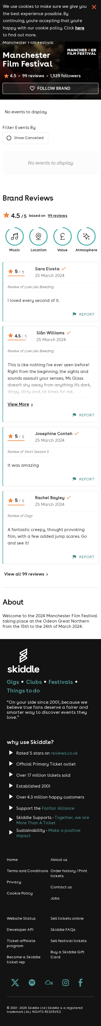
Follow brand (53, 88)
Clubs (34, 681)
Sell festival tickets (68, 940)
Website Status (21, 918)
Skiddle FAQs (62, 929)
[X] (15, 983)
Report (87, 314)
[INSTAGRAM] (65, 983)
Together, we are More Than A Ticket (52, 820)
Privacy (14, 881)
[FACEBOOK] (80, 983)
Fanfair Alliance (58, 808)
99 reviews (57, 215)
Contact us (61, 886)
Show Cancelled (28, 137)
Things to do (23, 690)
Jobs (54, 898)
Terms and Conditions (27, 870)
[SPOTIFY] (32, 983)
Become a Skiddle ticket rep (23, 959)
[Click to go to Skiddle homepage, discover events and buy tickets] (23, 660)
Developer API (20, 929)
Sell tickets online (67, 918)
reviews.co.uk (64, 753)
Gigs (13, 681)
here (79, 27)
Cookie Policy (20, 893)
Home (12, 859)
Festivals (61, 681)
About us (58, 859)
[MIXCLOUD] (48, 983)
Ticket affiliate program (21, 943)
